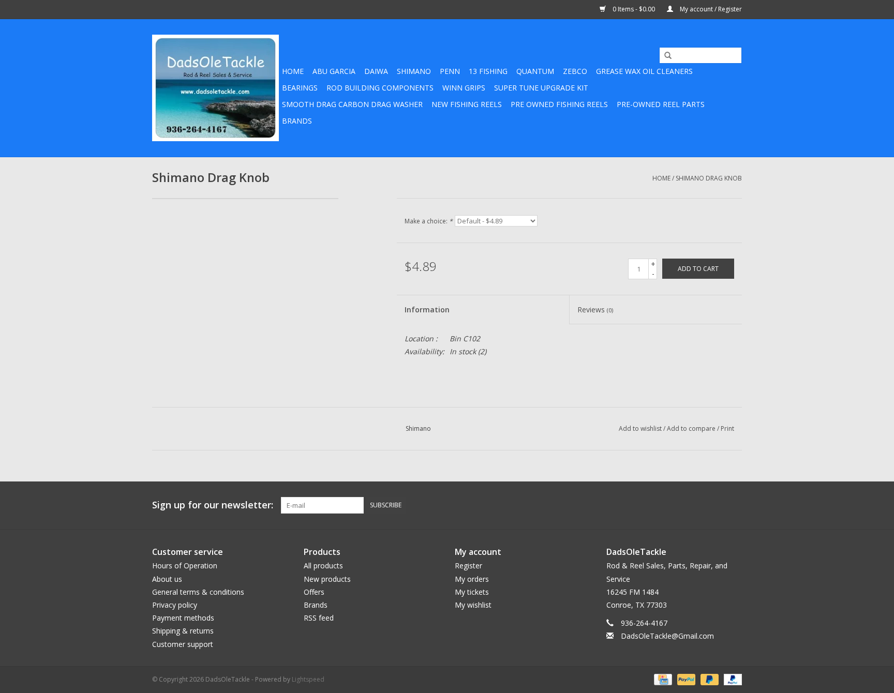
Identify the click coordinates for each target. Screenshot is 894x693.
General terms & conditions (198, 592)
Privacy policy (174, 605)
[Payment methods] (661, 678)
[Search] (664, 56)
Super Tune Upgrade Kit (541, 88)
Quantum (535, 71)
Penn (450, 71)
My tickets (472, 592)
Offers (314, 592)
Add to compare (692, 428)
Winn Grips (463, 88)
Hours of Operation (184, 565)
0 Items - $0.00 (634, 9)
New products (327, 579)
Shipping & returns (183, 631)
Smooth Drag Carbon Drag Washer (352, 104)
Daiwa (376, 71)
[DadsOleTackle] (215, 88)
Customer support (182, 644)
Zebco (575, 71)
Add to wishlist (640, 428)
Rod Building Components (380, 88)
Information (427, 309)
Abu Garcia (333, 71)
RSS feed (319, 618)
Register (468, 565)
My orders (472, 579)
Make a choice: (429, 221)
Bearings (300, 88)
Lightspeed (308, 679)
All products (323, 565)
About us (167, 579)
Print (727, 428)
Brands (297, 121)
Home (293, 71)
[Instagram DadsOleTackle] (733, 505)
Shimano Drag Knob (709, 178)
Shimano (414, 71)
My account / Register (710, 9)
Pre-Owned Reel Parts (661, 104)
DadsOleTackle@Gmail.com (667, 636)
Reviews (595, 309)
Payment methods (183, 618)
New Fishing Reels (466, 104)
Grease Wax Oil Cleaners (644, 71)
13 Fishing (488, 71)
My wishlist (473, 605)
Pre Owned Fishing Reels (559, 104)
